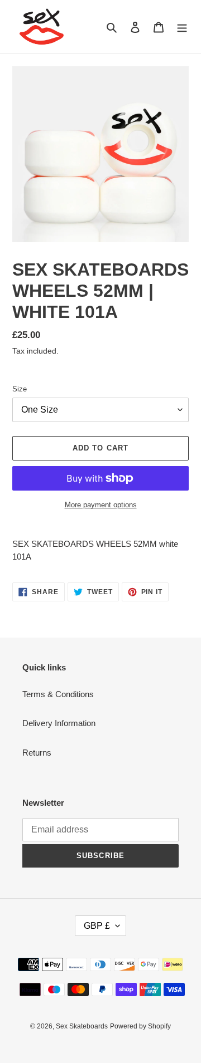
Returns (36, 752)
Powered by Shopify (140, 1026)
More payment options (101, 505)
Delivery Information (58, 723)
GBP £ (97, 925)
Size (19, 389)
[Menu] (182, 27)
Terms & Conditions (58, 694)
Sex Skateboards (82, 1026)
